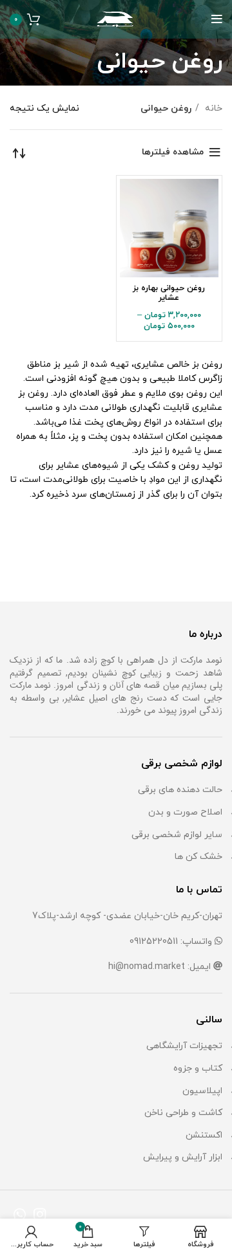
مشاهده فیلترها (173, 152)
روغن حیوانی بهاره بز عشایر (169, 293)
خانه (212, 108)
